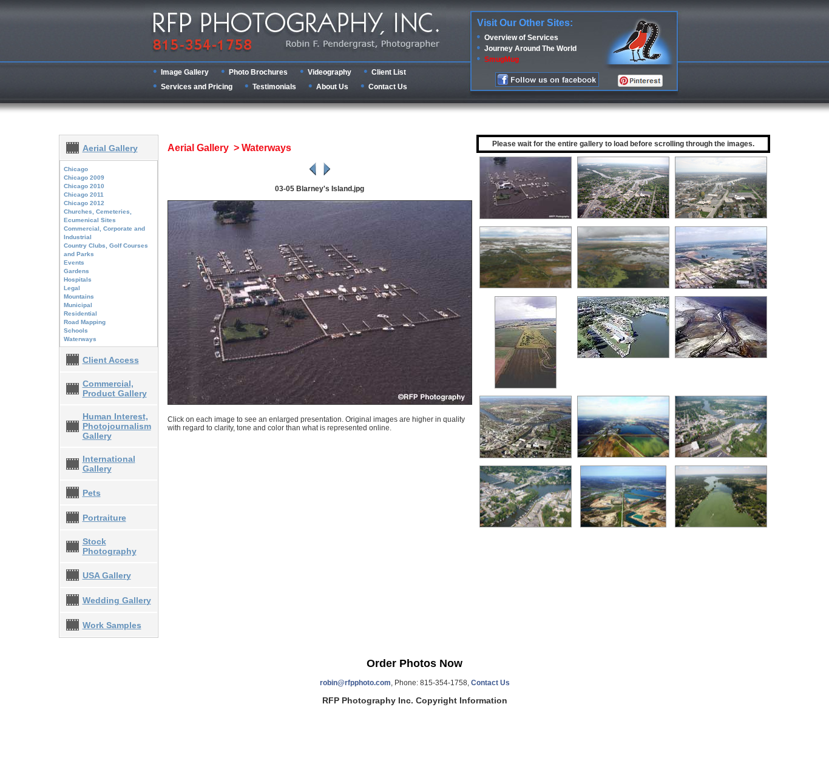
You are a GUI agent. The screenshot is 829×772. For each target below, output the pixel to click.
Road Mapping (85, 322)
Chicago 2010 (84, 186)
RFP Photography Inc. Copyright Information (414, 700)
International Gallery (109, 463)
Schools (76, 330)
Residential (80, 313)
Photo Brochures (258, 72)
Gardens (76, 271)
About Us (332, 87)
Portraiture (104, 518)
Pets (92, 493)
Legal (72, 288)
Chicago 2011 (84, 194)
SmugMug (501, 59)
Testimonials (274, 87)
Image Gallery (185, 72)
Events (74, 262)
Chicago (76, 169)
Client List (388, 72)
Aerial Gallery (110, 148)
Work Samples (112, 625)
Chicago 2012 (84, 203)
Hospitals (78, 279)
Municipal (78, 305)
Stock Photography (110, 546)
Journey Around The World (530, 48)
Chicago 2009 (84, 177)
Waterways (80, 339)
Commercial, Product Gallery (115, 388)
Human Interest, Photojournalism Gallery (117, 426)
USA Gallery (107, 575)
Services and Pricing (196, 87)
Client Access (111, 360)
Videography (329, 72)
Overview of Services (521, 37)
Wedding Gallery (117, 600)
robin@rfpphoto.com (355, 683)
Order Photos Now (414, 663)
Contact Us (387, 87)
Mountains (79, 296)
